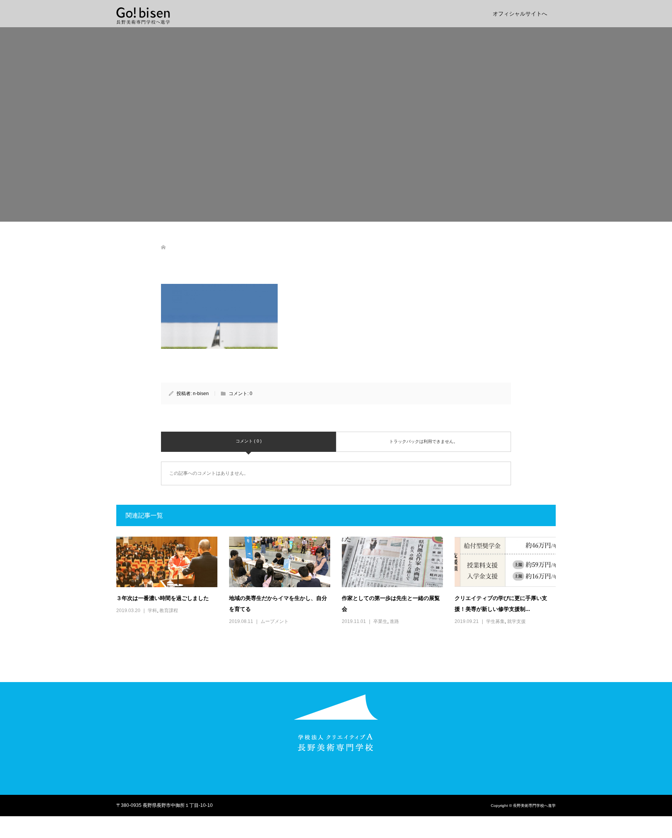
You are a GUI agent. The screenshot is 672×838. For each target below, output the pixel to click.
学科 (152, 610)
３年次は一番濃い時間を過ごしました (162, 598)
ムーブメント (275, 621)
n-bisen (201, 393)
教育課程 (168, 610)
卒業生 (380, 621)
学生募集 (495, 621)
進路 (394, 621)
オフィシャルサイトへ (520, 13)
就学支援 (516, 621)
